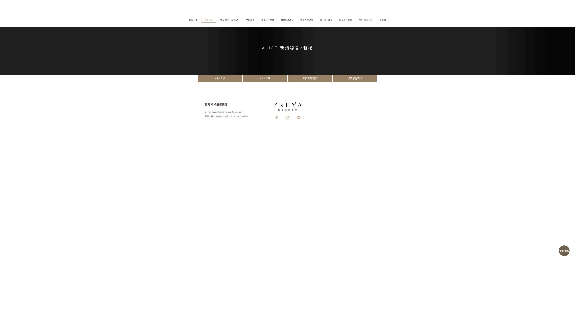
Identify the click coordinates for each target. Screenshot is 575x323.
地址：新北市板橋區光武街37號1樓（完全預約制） (227, 116)
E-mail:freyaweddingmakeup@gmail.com (224, 112)
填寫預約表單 (355, 78)
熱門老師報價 (310, 78)
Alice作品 (265, 78)
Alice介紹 (220, 78)
